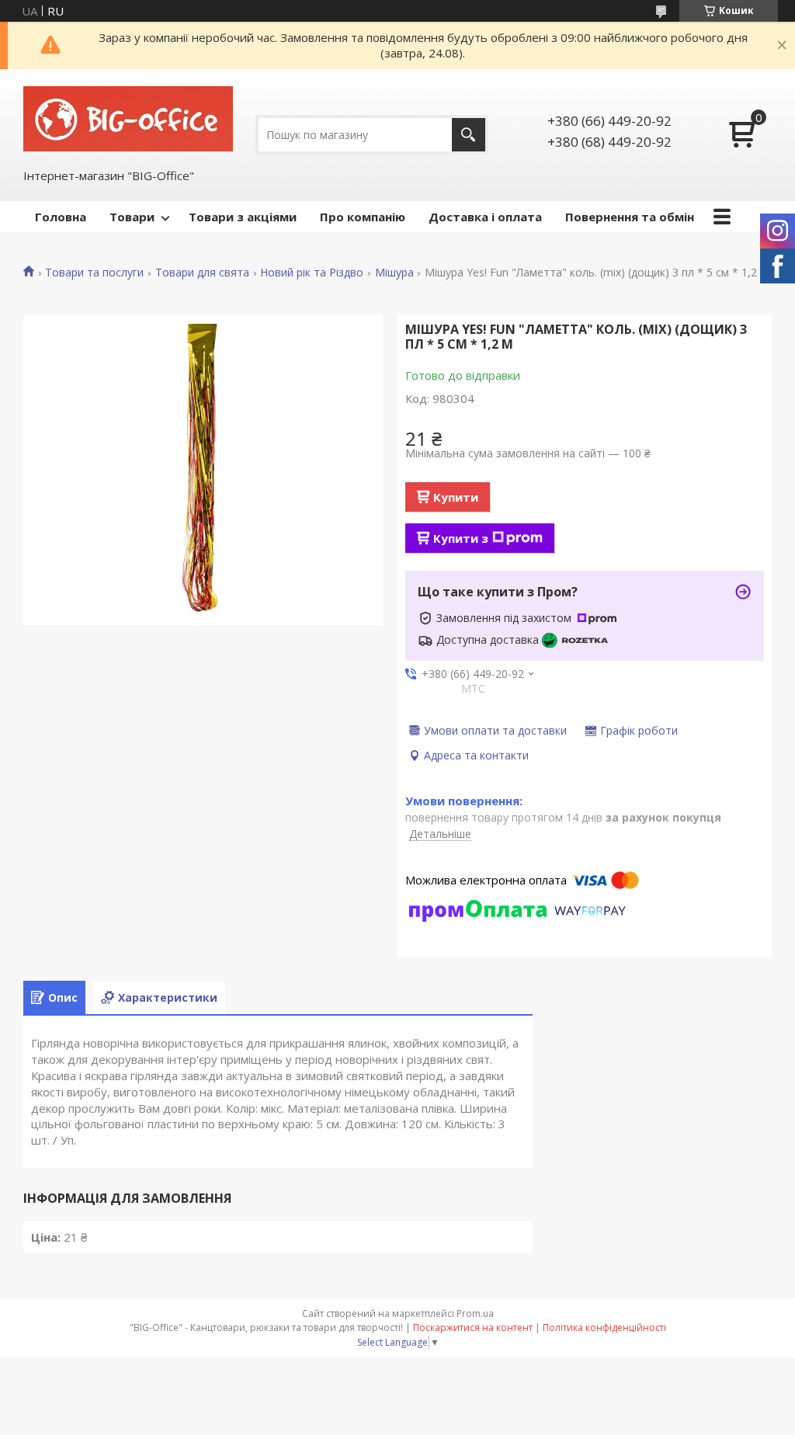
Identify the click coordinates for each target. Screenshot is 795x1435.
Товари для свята (202, 273)
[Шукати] (468, 134)
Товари (131, 216)
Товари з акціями (243, 216)
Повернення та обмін (629, 216)
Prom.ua (475, 1313)
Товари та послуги (94, 273)
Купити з (460, 538)
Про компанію (362, 216)
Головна (60, 216)
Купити (455, 497)
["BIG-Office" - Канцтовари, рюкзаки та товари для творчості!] (128, 118)
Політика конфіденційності (604, 1327)
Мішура (394, 273)
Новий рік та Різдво (311, 273)
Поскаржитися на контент (473, 1327)
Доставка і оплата (485, 216)
